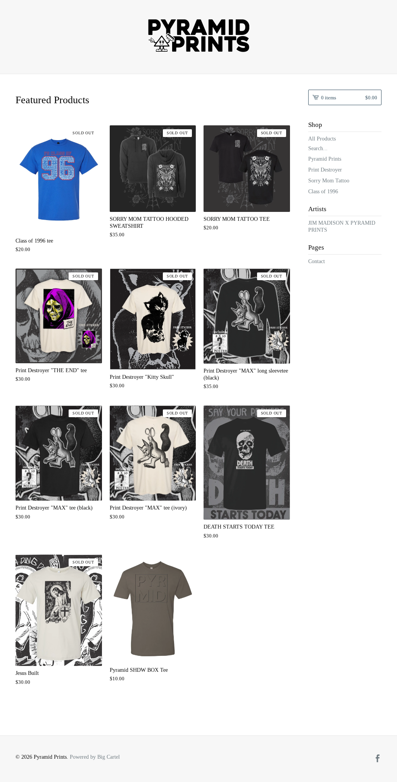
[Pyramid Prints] (198, 35)
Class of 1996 (323, 191)
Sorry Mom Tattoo (328, 181)
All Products (322, 139)
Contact (316, 261)
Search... (318, 148)
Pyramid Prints (324, 159)
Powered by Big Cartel (95, 757)
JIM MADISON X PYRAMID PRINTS (341, 226)
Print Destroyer (325, 170)
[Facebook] (377, 759)
